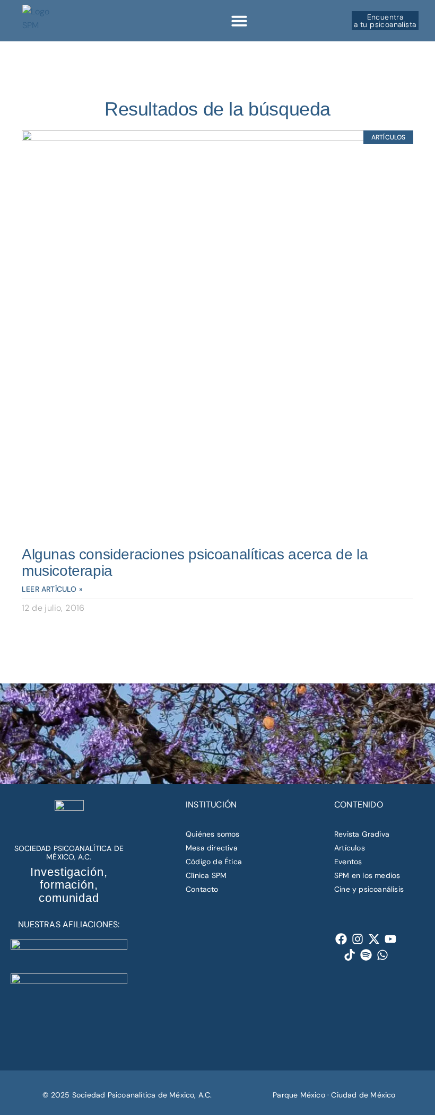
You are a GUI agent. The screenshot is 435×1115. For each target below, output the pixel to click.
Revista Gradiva (361, 834)
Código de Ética (214, 861)
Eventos (348, 861)
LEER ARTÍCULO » (52, 589)
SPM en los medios (367, 875)
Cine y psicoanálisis (369, 889)
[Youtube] (390, 938)
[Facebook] (341, 938)
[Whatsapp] (383, 955)
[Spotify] (366, 955)
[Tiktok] (350, 955)
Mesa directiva (212, 848)
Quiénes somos (213, 834)
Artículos (349, 848)
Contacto (202, 889)
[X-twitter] (374, 938)
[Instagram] (358, 938)
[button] (239, 20)
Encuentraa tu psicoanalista (385, 20)
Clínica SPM (206, 875)
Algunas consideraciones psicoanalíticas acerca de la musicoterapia (195, 562)
